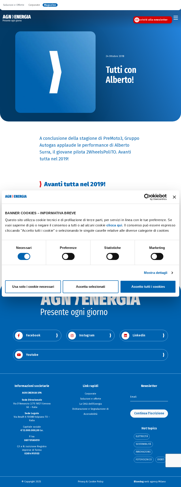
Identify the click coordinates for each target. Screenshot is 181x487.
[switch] (68, 256)
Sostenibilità (143, 444)
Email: (133, 396)
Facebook (33, 335)
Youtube (32, 355)
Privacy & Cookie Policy (90, 481)
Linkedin (139, 335)
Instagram (86, 335)
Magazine (50, 5)
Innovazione (143, 452)
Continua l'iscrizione (149, 413)
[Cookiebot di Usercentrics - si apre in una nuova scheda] (147, 197)
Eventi (160, 460)
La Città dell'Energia (90, 403)
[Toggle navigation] (175, 17)
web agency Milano (150, 481)
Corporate (34, 5)
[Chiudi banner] (174, 197)
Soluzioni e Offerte (13, 5)
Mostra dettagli (156, 273)
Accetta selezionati (90, 286)
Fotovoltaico (144, 460)
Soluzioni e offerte (90, 398)
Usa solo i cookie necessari (33, 286)
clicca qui (114, 225)
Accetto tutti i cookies (148, 286)
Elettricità (142, 436)
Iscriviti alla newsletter (153, 19)
